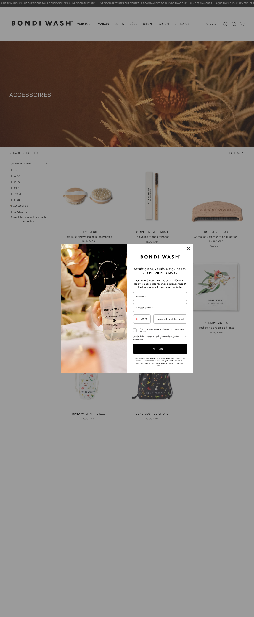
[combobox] (142, 319)
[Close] (188, 248)
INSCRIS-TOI (160, 349)
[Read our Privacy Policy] (185, 337)
